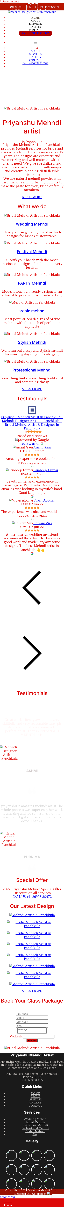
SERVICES (35, 23)
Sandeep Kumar (45, 470)
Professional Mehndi (32, 370)
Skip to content (9, 1)
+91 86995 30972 (32, 1080)
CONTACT (35, 30)
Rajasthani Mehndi (35, 1125)
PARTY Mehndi (32, 283)
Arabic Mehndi (35, 1131)
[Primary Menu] (35, 42)
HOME (35, 17)
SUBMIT (32, 1040)
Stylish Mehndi (32, 342)
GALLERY (35, 27)
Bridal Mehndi (35, 1122)
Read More (49, 1067)
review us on (30, 444)
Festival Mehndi (32, 251)
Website (16, 1036)
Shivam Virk (42, 523)
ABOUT (35, 20)
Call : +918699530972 (35, 33)
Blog (35, 1134)
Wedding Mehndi (32, 224)
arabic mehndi (32, 310)
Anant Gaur (42, 447)
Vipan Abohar (44, 500)
